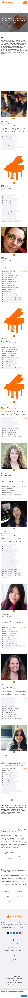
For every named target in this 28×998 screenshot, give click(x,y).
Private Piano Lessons (8, 859)
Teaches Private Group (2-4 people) (9, 293)
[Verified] (15, 118)
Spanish (19, 899)
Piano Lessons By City (14, 980)
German (7, 894)
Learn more (24, 993)
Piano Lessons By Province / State (14, 978)
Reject (18, 995)
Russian (7, 899)
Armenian (7, 891)
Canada (18, 819)
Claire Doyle (5, 341)
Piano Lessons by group (14, 987)
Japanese (7, 896)
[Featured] (13, 118)
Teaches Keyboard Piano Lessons (9, 141)
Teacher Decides (21, 858)
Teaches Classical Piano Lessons (8, 134)
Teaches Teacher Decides (7, 149)
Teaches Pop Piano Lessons (8, 143)
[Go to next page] (16, 800)
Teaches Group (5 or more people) (9, 295)
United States (8, 819)
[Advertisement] (14, 73)
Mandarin (19, 896)
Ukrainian (7, 901)
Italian (18, 894)
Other (18, 852)
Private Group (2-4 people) (21, 855)
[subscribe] (25, 964)
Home (7, 26)
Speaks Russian (5, 301)
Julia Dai (4, 758)
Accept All (24, 995)
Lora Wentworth (7, 687)
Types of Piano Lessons (14, 984)
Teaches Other (20, 147)
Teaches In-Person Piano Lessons (9, 217)
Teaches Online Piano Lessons (8, 215)
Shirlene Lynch (6, 475)
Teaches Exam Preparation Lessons (9, 198)
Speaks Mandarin (5, 793)
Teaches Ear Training (6, 196)
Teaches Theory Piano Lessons (8, 145)
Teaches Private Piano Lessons (8, 147)
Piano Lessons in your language (14, 982)
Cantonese (19, 891)
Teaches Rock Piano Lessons (8, 209)
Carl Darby (5, 407)
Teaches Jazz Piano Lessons (8, 138)
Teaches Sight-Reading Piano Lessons (10, 211)
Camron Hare (6, 188)
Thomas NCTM (6, 124)
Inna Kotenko (6, 260)
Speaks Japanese (5, 577)
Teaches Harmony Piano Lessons (9, 136)
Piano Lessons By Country (14, 976)
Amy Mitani (5, 534)
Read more (24, 135)
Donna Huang (6, 616)
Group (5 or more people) (9, 853)
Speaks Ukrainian (14, 301)
